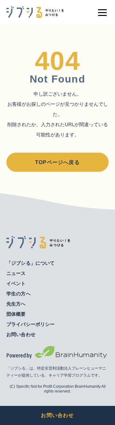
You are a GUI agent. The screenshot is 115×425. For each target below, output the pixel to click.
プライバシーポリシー (30, 324)
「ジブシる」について (30, 263)
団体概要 (16, 314)
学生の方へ (18, 293)
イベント (16, 283)
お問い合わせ (57, 415)
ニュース (16, 273)
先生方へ (16, 303)
